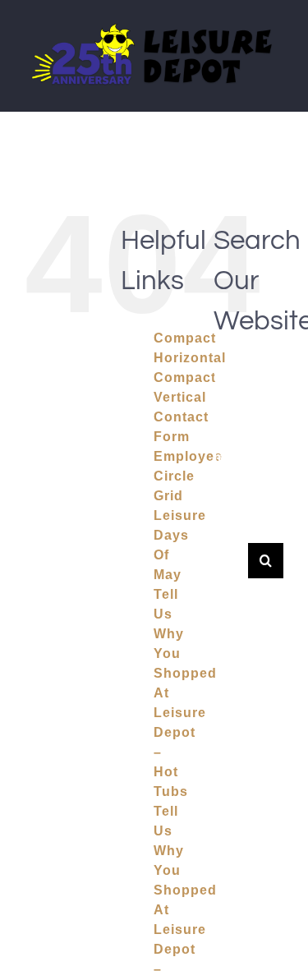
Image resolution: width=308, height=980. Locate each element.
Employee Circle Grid (188, 476)
